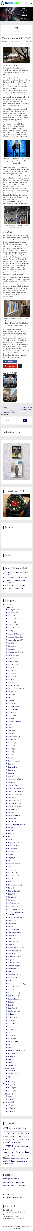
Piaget (10, 960)
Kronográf (16, 1139)
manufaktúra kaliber (16, 1152)
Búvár (10, 1096)
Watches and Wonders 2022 (16, 38)
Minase (10, 900)
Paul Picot (11, 953)
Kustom (10, 855)
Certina (10, 697)
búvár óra (22, 1128)
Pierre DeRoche (13, 963)
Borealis (11, 667)
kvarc (5, 1143)
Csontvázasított (7, 1131)
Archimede (12, 625)
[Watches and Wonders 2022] (16, 55)
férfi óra (21, 1133)
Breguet (11, 670)
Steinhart (11, 1014)
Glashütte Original (14, 794)
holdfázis (13, 1136)
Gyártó (7, 608)
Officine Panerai (13, 932)
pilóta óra (10, 1158)
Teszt (10, 1111)
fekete (15, 1131)
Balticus (11, 646)
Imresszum (9, 1194)
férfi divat (12, 1133)
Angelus (11, 622)
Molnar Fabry (12, 903)
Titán (9, 1161)
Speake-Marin (13, 1011)
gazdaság (7, 44)
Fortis (10, 782)
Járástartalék (23, 1136)
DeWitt (10, 749)
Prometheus (12, 969)
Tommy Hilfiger (13, 1029)
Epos (10, 764)
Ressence (11, 978)
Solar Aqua (11, 1008)
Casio (10, 694)
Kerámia (6, 1139)
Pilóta (10, 1108)
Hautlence (11, 818)
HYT (9, 836)
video (22, 1161)
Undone (11, 1044)
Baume (10, 649)
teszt (4, 1161)
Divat (7, 604)
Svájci (26, 41)
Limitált (8, 1146)
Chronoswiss (12, 709)
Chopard (11, 703)
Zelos (10, 1062)
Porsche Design (13, 966)
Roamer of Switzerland (16, 984)
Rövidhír (11, 1074)
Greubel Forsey (13, 803)
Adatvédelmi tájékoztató (13, 1197)
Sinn (9, 1005)
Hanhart (11, 812)
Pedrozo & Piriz (13, 957)
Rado (10, 972)
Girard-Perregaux (14, 791)
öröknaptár (10, 1163)
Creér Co (11, 719)
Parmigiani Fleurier (14, 947)
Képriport (11, 1071)
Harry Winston (13, 815)
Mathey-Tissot (13, 882)
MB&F (10, 888)
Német (10, 1088)
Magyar (10, 1085)
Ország (7, 1077)
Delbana (11, 743)
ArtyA (10, 631)
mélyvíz (5, 1156)
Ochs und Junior (13, 929)
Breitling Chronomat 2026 (14, 588)
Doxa (10, 752)
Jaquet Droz (12, 846)
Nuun (10, 926)
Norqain (11, 923)
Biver (10, 658)
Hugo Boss (11, 830)
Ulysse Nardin (13, 1041)
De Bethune (12, 734)
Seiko (10, 1002)
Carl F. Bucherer (13, 685)
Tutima (10, 1035)
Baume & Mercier (14, 652)
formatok (20, 1131)
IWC (9, 839)
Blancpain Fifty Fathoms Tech (15, 585)
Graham (11, 797)
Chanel (10, 700)
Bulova (10, 682)
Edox (10, 758)
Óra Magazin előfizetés (11, 1179)
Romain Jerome (13, 993)
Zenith (10, 1065)
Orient (10, 938)
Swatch (10, 1020)
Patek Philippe (13, 950)
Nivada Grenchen (14, 917)
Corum (10, 715)
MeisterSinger (13, 891)
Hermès (11, 821)
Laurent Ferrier (13, 864)
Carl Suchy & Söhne (15, 688)
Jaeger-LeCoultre (14, 842)
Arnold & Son (12, 628)
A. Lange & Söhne (14, 610)
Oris (9, 944)
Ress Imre (6, 41)
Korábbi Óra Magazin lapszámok (14, 1182)
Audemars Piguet (14, 637)
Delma (10, 746)
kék (9, 1142)
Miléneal (11, 897)
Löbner (10, 867)
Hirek (22, 41)
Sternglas (11, 1017)
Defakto (11, 740)
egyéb (10, 1079)
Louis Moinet (12, 876)
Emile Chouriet (13, 761)
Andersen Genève (14, 619)
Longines (11, 870)
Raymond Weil (13, 975)
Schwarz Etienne (14, 999)
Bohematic (12, 664)
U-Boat (10, 1038)
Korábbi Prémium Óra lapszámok (14, 1186)
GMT (27, 1134)
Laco (9, 861)
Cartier (10, 691)
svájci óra (25, 1158)
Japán (10, 1082)
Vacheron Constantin (15, 1050)
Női (12, 1156)
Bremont (11, 676)
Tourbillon (16, 1161)
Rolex (10, 990)
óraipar (12, 44)
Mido (10, 894)
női (9, 1105)
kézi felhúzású (16, 1143)
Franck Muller (13, 785)
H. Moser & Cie (13, 806)
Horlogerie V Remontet (16, 824)
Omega (10, 935)
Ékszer (10, 1099)
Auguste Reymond (14, 640)
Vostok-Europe (13, 1053)
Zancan (10, 1059)
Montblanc (12, 906)
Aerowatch (11, 613)
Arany (6, 1127)
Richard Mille (12, 981)
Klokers (10, 852)
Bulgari (10, 679)
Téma (7, 1094)
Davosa (10, 731)
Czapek (10, 728)
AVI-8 (10, 643)
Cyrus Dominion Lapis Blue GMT (16, 577)
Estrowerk (11, 767)
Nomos (10, 920)
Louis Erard (12, 873)
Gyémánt (6, 1136)
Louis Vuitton (12, 879)
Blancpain (11, 661)
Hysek (10, 833)
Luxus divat (6, 1149)
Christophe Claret (14, 706)
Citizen (10, 712)
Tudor (10, 1032)
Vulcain (10, 1056)
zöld (25, 1161)
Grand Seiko (12, 800)
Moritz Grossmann (14, 909)
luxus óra (13, 1149)
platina (14, 1158)
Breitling (11, 673)
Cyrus (10, 725)
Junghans (11, 849)
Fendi (10, 776)
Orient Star (12, 941)
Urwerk (10, 1047)
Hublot (10, 827)
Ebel (9, 755)
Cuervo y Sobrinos (14, 722)
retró (17, 1158)
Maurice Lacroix (13, 885)
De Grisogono (13, 737)
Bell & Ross (12, 655)
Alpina (10, 616)
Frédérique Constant (15, 788)
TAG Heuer (12, 1023)
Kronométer (25, 1139)
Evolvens (11, 773)
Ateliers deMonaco (14, 634)
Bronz (11, 1128)
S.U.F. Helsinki (12, 996)
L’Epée (10, 858)
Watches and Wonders (22, 44)
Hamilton (11, 809)
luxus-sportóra (23, 1146)
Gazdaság (17, 41)
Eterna (10, 770)
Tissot (10, 1026)
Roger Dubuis (13, 987)
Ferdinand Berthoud (15, 779)
